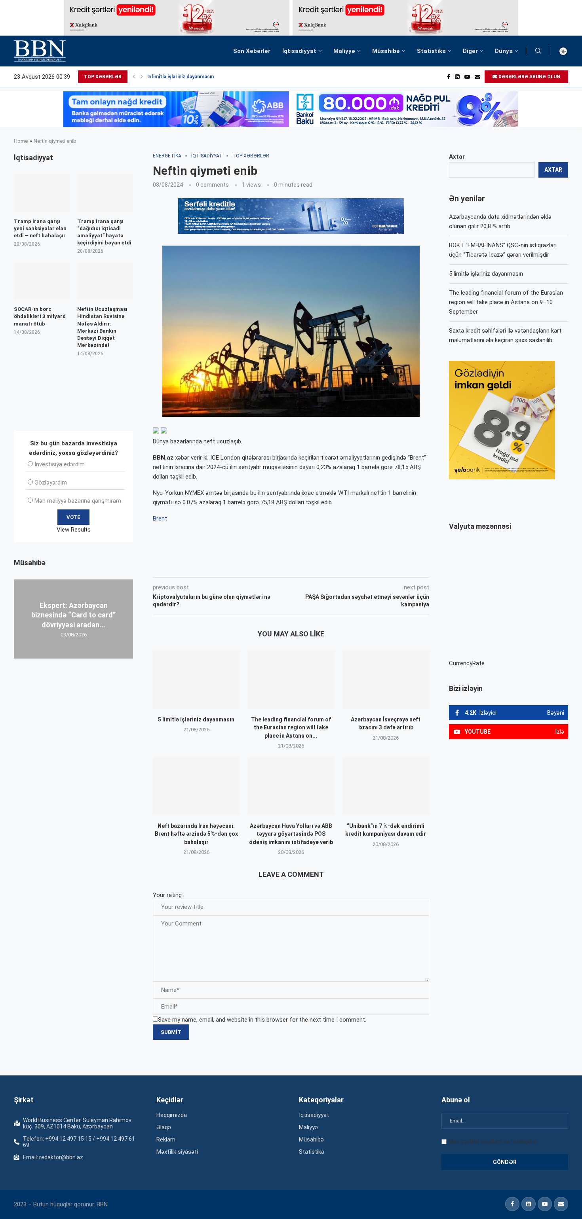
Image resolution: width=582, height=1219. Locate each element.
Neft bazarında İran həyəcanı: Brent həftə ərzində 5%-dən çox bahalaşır (196, 834)
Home (21, 141)
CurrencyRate (467, 663)
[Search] (538, 51)
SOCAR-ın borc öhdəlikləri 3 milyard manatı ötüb (40, 316)
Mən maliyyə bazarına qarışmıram (77, 500)
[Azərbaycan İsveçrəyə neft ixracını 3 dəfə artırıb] (385, 679)
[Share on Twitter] (241, 566)
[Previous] (134, 76)
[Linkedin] (457, 77)
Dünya (504, 51)
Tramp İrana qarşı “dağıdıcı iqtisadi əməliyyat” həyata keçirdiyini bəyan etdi (104, 232)
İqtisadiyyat (299, 51)
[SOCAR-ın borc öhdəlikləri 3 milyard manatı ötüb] (42, 280)
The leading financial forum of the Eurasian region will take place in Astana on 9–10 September (506, 302)
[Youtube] (467, 77)
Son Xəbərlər (251, 51)
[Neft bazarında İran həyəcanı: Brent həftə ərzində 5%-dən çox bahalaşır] (196, 786)
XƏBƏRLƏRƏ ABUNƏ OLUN (528, 77)
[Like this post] (205, 566)
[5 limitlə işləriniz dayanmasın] (196, 679)
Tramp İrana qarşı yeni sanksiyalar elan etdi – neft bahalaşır (40, 228)
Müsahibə (386, 51)
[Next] (142, 76)
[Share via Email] (331, 566)
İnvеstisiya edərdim (59, 464)
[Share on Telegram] (312, 566)
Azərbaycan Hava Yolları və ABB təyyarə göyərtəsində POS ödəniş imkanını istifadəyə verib (291, 834)
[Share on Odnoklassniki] (276, 566)
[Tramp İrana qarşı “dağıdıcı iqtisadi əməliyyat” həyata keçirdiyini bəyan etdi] (105, 192)
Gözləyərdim (50, 482)
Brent (160, 518)
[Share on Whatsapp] (294, 566)
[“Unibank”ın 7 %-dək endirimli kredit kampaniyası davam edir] (385, 786)
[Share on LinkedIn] (259, 566)
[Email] (477, 77)
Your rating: (168, 895)
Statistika (431, 51)
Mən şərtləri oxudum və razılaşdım (492, 1141)
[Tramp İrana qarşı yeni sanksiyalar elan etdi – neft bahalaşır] (42, 192)
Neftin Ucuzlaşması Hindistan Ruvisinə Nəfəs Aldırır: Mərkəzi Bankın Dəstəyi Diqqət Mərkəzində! (102, 327)
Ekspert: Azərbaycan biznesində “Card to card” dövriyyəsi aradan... (73, 615)
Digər (470, 51)
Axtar (457, 156)
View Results (74, 529)
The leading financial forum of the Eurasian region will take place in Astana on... (291, 727)
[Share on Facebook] (223, 566)
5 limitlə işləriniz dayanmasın (181, 77)
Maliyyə (344, 51)
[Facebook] (449, 77)
